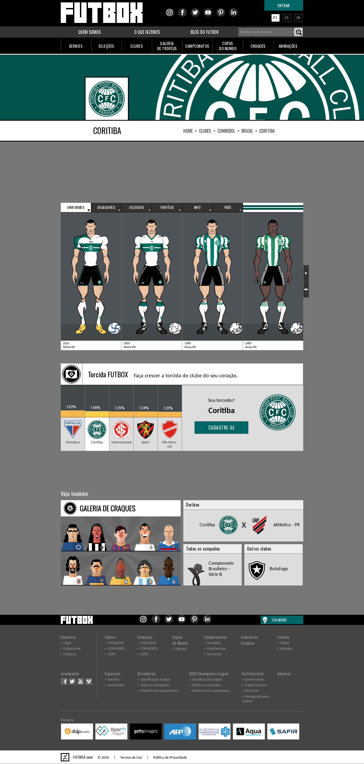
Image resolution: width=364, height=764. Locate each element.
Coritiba (97, 442)
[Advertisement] (182, 172)
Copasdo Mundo (180, 640)
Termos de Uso (131, 758)
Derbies (113, 680)
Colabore (69, 654)
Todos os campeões (154, 685)
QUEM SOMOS (89, 32)
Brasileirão (146, 673)
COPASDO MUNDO (227, 45)
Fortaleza (73, 442)
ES (287, 17)
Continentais (216, 649)
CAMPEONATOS (197, 46)
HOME (188, 131)
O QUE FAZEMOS (147, 32)
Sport (145, 442)
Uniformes (76, 207)
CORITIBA (267, 131)
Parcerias (251, 691)
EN (298, 17)
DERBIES (76, 46)
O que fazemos (256, 685)
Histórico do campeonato (159, 691)
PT (275, 17)
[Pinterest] (222, 16)
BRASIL (247, 131)
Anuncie (284, 673)
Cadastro (67, 637)
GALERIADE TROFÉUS (167, 45)
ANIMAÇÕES (288, 46)
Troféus (167, 207)
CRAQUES (258, 46)
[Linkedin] (235, 16)
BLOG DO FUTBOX (205, 32)
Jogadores (106, 207)
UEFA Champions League (209, 673)
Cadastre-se (221, 427)
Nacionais (214, 654)
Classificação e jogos (155, 680)
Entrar (284, 5)
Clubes (205, 131)
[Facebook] (184, 16)
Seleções (144, 637)
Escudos (136, 207)
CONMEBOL (226, 131)
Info (197, 207)
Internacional (121, 442)
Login (67, 643)
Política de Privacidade (170, 758)
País (227, 207)
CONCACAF (116, 643)
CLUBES (136, 46)
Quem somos (254, 680)
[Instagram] (171, 16)
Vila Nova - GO (170, 444)
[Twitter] (197, 16)
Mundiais (214, 643)
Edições (181, 649)
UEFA (111, 654)
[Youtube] (210, 16)
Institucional (253, 673)
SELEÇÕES (106, 46)
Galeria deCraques (249, 640)
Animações (116, 685)
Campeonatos (215, 637)
